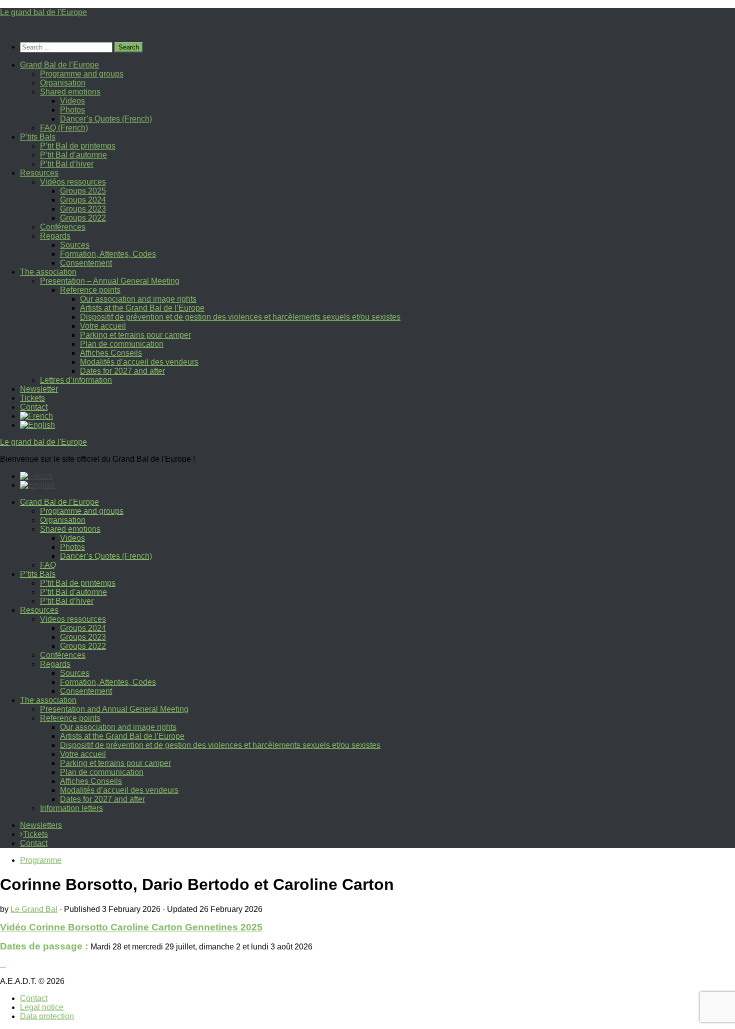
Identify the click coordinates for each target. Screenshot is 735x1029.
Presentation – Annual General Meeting (110, 281)
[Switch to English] (37, 485)
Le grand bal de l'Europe (43, 12)
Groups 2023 (83, 209)
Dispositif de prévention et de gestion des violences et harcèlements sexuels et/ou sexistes (240, 317)
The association (48, 272)
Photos (72, 110)
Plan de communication (122, 344)
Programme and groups (82, 74)
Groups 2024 (83, 200)
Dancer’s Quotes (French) (106, 119)
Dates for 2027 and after (122, 371)
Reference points (90, 290)
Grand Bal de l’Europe (59, 65)
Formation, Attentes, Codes (108, 254)
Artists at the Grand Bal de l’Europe (142, 308)
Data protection (47, 1016)
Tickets (32, 398)
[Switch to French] (36, 416)
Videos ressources (73, 619)
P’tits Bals (38, 137)
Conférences (63, 227)
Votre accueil (103, 326)
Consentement (86, 263)
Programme (41, 860)
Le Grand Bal (34, 909)
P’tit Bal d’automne (73, 155)
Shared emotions (70, 92)
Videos (72, 101)
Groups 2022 (83, 218)
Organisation (63, 83)
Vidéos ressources (73, 182)
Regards (55, 236)
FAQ (48, 565)
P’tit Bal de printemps (78, 146)
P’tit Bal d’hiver (67, 164)
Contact (34, 407)
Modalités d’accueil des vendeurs (139, 362)
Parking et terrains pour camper (135, 335)
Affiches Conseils (111, 353)
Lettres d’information (76, 380)
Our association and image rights (138, 299)
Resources (39, 173)
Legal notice (42, 1007)
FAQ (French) (64, 128)
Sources (75, 245)
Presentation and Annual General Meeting (114, 709)
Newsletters (41, 825)
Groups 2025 (83, 191)
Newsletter (39, 389)
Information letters (71, 808)
